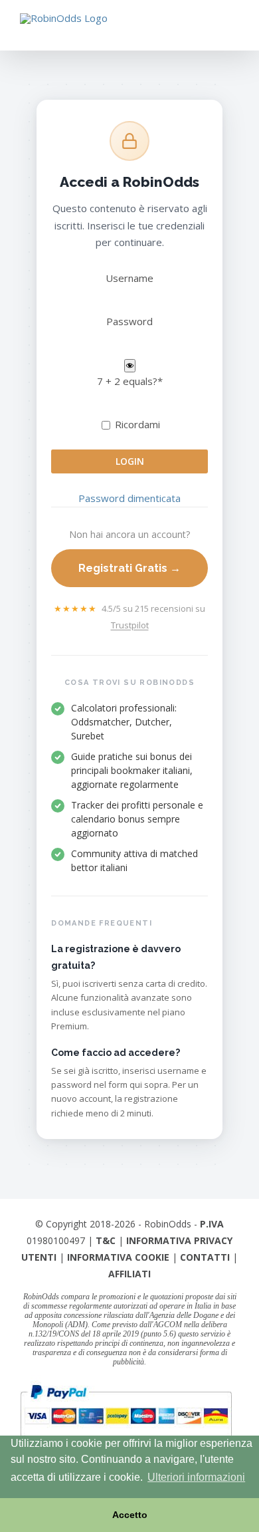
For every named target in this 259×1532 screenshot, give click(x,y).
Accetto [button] (129, 1514)
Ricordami (136, 424)
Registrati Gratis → (129, 568)
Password (129, 321)
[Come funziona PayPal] (126, 1383)
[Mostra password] (129, 365)
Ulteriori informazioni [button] (196, 1477)
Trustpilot (130, 625)
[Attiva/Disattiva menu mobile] (233, 30)
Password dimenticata (129, 498)
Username (129, 278)
